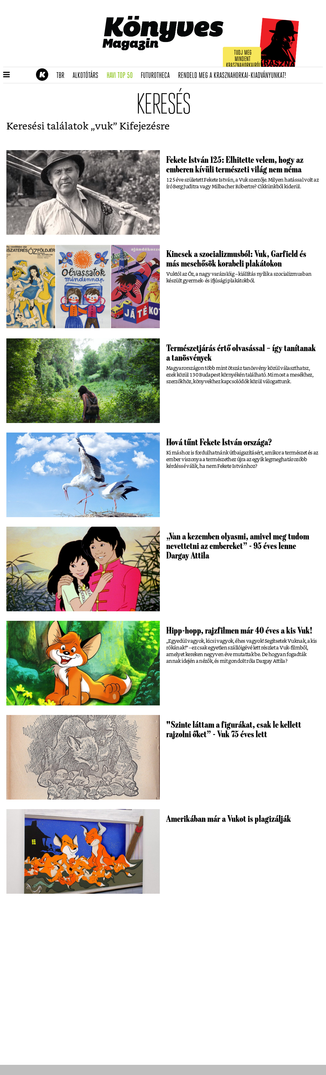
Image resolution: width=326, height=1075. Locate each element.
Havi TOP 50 (122, 75)
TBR (62, 75)
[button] (6, 75)
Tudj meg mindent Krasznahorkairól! (244, 59)
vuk (104, 126)
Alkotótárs (88, 75)
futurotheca (157, 75)
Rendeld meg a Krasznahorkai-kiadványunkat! (234, 75)
